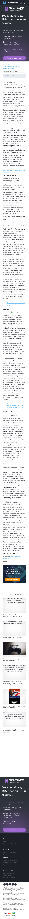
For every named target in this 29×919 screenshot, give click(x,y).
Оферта (5, 854)
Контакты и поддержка (9, 852)
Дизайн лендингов (8, 875)
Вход (24, 3)
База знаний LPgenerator (10, 844)
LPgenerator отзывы (8, 846)
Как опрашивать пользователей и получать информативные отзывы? (15, 405)
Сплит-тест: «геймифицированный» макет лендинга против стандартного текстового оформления (13, 683)
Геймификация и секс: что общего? (12, 637)
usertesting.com (13, 556)
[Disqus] (14, 754)
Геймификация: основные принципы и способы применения (14, 659)
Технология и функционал (10, 860)
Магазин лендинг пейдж (10, 865)
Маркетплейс (7, 867)
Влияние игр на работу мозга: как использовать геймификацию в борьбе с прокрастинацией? (14, 730)
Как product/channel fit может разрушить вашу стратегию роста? (12, 615)
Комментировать (12, 579)
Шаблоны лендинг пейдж (10, 862)
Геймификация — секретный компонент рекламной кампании (14, 706)
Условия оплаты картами (9, 915)
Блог (4, 841)
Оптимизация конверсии (10, 877)
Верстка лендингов (8, 873)
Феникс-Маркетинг (17, 890)
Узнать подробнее (14, 58)
